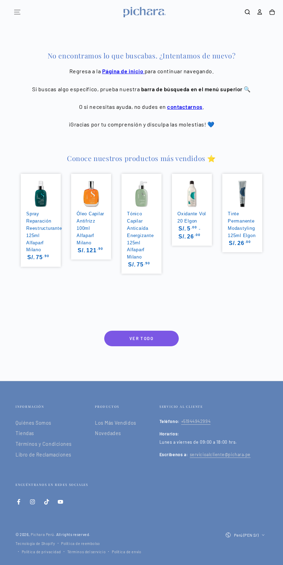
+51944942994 (196, 421)
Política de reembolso (80, 543)
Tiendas (25, 433)
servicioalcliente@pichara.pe (220, 454)
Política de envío (126, 551)
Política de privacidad (41, 551)
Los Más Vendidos (115, 423)
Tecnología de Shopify (35, 543)
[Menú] (17, 12)
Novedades (108, 433)
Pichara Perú (42, 534)
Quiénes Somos (33, 423)
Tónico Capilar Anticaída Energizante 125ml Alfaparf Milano (140, 235)
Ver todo (141, 338)
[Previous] (20, 217)
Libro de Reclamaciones (43, 455)
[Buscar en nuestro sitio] (247, 12)
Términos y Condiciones (44, 444)
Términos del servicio (86, 551)
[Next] (263, 217)
